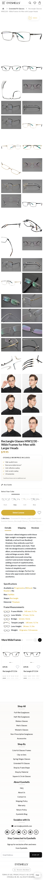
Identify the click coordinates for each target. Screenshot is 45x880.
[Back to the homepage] (5, 9)
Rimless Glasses (22, 721)
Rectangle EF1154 (31, 671)
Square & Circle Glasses (22, 776)
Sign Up (35, 855)
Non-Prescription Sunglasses (21, 734)
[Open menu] (3, 3)
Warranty (21, 805)
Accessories (21, 738)
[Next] (40, 640)
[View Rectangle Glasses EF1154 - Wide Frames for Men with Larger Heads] (32, 654)
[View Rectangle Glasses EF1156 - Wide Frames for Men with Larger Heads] (11, 654)
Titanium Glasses (35, 521)
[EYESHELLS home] (13, 3)
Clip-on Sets (21, 755)
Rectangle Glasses (21, 521)
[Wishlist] (35, 3)
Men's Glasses (21, 725)
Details (8, 528)
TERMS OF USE (7, 875)
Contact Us (21, 797)
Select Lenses (18, 512)
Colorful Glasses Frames (21, 750)
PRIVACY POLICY (20, 875)
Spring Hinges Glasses (21, 759)
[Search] (30, 3)
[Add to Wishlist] (39, 512)
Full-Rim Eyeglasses (21, 712)
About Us (21, 792)
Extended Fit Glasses (17, 9)
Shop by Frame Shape (22, 767)
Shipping (22, 528)
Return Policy (21, 810)
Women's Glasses (21, 730)
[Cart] (39, 3)
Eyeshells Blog (21, 814)
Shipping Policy (22, 801)
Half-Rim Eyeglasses (22, 717)
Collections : (5, 518)
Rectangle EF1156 (10, 671)
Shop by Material (21, 772)
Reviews (35, 528)
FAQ (21, 788)
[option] (11, 663)
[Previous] (35, 640)
